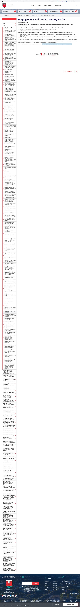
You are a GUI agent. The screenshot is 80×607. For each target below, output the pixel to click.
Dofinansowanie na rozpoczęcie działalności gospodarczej (9, 490)
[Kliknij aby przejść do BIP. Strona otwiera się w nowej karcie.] (73, 1)
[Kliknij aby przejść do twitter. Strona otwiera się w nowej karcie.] (64, 1)
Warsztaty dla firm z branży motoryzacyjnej (9, 231)
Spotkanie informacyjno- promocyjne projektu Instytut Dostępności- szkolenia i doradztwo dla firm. (10, 39)
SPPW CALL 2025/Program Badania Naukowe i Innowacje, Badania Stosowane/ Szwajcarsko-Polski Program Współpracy (10, 240)
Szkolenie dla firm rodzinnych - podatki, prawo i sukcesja (9, 479)
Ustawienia (57, 604)
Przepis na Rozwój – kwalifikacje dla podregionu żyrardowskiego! (10, 233)
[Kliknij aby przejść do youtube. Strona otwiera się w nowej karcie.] (58, 1)
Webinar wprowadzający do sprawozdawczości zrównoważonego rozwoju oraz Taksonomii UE (10, 351)
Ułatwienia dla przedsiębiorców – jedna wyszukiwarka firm (10, 108)
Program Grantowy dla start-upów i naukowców (10, 280)
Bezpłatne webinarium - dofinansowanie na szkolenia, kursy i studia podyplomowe (8, 524)
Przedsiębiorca (54, 11)
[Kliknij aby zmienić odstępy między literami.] (44, 1)
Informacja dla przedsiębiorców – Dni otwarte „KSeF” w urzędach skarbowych (9, 383)
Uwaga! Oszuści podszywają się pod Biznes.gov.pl (10, 305)
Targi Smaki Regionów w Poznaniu (10, 197)
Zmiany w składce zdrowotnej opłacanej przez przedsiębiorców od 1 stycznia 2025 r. (10, 355)
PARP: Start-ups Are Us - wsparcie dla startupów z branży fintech (9, 413)
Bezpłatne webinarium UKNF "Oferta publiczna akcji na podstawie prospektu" (10, 134)
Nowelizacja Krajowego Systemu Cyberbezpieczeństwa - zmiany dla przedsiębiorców (10, 295)
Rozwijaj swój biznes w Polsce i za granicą (9, 393)
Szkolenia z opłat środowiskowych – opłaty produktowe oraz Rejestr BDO (8, 400)
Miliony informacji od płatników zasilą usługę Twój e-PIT (10, 333)
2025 (8, 15)
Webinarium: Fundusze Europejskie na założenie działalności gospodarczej (8, 467)
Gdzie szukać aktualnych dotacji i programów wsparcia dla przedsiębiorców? (8, 410)
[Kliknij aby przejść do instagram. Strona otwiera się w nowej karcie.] (62, 1)
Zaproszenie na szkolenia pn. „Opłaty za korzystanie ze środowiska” (9, 302)
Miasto (6, 11)
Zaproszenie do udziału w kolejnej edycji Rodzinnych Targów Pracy (10, 253)
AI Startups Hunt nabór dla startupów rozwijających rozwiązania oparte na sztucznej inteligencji (8, 508)
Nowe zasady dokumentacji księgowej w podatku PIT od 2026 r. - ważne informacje (10, 111)
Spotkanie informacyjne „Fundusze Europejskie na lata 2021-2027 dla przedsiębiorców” (10, 31)
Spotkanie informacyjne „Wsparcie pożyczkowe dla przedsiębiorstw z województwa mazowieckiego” (10, 308)
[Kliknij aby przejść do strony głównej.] (8, 5)
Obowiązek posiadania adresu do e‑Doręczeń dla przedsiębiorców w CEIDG (10, 188)
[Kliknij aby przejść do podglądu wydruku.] (76, 71)
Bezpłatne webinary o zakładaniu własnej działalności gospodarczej (8, 538)
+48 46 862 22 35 (69, 583)
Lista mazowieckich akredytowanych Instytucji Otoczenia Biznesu (10, 67)
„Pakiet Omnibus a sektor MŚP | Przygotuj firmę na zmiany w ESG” (10, 216)
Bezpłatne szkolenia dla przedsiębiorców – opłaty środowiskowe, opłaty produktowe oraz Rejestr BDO (8, 372)
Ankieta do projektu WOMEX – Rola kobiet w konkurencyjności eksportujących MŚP (10, 54)
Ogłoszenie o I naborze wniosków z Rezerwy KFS (10, 171)
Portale (39, 5)
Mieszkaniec (23, 11)
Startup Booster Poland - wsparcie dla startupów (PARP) (8, 407)
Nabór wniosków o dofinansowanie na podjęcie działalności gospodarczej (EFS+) (8, 483)
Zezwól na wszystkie (70, 604)
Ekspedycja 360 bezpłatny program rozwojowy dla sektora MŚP (7, 542)
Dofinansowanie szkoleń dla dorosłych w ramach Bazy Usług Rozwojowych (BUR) (10, 80)
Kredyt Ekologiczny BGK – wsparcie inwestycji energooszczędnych (10, 95)
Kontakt (32, 5)
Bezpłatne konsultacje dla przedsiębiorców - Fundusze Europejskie (8, 432)
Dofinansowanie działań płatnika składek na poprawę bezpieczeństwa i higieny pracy (10, 315)
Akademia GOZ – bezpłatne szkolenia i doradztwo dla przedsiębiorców (9, 105)
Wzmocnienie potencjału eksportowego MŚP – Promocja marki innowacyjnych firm (10, 98)
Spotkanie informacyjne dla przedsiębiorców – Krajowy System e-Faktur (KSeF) (10, 164)
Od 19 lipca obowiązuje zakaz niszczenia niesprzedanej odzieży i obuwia (8, 528)
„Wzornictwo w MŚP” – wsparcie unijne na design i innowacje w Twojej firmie (9, 422)
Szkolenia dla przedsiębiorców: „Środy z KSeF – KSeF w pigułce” (10, 35)
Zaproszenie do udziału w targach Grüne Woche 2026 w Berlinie (10, 213)
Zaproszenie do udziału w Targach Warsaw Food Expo (10, 330)
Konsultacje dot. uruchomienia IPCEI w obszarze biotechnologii (10, 277)
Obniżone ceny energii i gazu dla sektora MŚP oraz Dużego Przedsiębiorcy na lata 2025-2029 (10, 200)
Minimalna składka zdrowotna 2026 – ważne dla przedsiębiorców (8, 387)
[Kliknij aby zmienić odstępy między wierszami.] (46, 1)
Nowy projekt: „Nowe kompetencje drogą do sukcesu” (9, 404)
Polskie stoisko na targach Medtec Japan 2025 (10, 264)
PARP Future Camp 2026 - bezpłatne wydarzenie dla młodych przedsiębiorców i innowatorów (8, 516)
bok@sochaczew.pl (66, 587)
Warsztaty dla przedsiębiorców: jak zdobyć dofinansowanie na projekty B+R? (9, 453)
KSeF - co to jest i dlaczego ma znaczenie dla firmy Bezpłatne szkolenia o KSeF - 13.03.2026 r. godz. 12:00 (8, 449)
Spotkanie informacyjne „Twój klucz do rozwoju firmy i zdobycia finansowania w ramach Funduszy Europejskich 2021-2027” (9, 533)
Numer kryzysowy (70, 11)
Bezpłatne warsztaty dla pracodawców (8, 72)
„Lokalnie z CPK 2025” (8, 137)
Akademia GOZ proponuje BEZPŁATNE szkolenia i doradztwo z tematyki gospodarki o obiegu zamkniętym (10, 184)
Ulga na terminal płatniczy (9, 74)
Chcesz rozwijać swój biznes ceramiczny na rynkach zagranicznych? (9, 119)
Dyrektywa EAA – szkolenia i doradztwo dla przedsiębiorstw (10, 192)
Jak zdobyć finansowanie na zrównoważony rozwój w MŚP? (8, 476)
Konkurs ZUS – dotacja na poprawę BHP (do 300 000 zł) (10, 102)
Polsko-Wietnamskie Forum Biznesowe (9, 28)
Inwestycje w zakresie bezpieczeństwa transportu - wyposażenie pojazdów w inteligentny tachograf (9, 63)
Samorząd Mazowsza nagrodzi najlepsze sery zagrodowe (9, 153)
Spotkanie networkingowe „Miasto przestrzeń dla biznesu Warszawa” (9, 546)
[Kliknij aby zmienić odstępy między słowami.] (48, 1)
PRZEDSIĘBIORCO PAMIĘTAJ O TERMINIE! (8, 429)
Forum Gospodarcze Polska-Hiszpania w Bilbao (9, 123)
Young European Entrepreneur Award (9, 327)
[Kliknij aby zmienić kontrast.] (52, 1)
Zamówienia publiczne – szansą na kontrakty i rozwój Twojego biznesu (10, 126)
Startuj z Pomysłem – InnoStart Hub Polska (10, 168)
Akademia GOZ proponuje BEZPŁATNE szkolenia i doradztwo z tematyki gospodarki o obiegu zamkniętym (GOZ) (10, 273)
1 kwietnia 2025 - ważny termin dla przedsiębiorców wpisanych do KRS (10, 255)
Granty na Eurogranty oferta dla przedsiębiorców (10, 319)
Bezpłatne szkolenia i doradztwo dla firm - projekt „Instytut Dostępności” (8, 464)
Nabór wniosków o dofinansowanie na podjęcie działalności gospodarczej (8, 520)
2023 (4, 21)
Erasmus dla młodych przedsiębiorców (8, 288)
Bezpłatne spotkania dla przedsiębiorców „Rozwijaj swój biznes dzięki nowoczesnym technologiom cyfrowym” (10, 360)
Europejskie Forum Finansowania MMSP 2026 (9, 512)
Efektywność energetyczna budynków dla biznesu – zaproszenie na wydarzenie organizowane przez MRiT (9, 130)
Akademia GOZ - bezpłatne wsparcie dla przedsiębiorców (8, 435)
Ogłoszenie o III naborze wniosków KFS (10, 177)
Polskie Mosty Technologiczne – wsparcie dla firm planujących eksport (10, 50)
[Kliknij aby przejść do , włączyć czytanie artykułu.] (23, 22)
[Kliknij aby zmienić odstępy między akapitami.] (49, 1)
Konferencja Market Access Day (9, 236)
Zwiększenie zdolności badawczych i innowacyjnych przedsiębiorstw (10, 244)
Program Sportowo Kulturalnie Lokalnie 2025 (10, 147)
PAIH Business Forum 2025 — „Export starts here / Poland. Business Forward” (9, 115)
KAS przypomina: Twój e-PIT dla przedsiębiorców (10, 312)
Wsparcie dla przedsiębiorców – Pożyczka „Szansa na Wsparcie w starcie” (9, 379)
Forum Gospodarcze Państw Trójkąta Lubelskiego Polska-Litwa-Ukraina (10, 291)
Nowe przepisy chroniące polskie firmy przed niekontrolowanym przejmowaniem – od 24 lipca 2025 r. (10, 174)
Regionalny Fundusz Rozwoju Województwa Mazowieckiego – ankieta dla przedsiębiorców (10, 84)
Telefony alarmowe (47, 5)
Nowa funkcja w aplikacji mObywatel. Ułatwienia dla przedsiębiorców (8, 503)
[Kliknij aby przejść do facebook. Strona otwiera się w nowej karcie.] (60, 1)
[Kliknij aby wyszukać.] (76, 5)
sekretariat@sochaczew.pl (67, 586)
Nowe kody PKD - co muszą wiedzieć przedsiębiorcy (7, 416)
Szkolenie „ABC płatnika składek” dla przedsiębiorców (9, 461)
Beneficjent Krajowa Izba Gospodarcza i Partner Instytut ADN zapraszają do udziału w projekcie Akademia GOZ (10, 227)
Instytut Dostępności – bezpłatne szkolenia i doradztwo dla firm (7, 396)
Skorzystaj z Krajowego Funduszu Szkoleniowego (10, 342)
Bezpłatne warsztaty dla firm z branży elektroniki (9, 77)
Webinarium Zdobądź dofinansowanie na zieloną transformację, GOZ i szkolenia (9, 569)
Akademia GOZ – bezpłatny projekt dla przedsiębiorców (8, 376)
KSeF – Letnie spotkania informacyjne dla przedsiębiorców (10, 180)
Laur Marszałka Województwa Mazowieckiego (9, 322)
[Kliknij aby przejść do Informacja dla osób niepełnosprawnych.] (55, 1)
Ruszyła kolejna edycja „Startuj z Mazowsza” (10, 207)
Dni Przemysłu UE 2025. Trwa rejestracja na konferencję (9, 223)
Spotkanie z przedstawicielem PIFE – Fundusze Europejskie (8, 445)
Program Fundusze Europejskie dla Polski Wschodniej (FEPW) (9, 426)
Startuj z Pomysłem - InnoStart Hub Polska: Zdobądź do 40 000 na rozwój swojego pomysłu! (10, 210)
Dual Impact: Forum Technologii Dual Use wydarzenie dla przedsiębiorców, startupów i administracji (9, 565)
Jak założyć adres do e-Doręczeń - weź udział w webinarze (10, 204)
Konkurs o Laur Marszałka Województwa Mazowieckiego (8, 419)
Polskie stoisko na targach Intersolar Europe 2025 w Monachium (10, 261)
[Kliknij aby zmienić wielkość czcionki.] (43, 1)
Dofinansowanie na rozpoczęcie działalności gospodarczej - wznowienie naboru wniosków (9, 457)
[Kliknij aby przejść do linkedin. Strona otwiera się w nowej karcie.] (66, 1)
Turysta (37, 11)
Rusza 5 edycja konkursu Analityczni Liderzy (10, 258)
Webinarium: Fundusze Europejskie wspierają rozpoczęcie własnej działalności (7, 472)
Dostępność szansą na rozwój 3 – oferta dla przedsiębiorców (10, 324)
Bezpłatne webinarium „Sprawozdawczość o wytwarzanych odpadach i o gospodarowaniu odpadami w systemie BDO (10, 346)
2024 (4, 23)
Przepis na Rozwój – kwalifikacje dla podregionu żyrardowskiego (10, 195)
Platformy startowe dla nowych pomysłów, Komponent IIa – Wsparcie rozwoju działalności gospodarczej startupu (10, 268)
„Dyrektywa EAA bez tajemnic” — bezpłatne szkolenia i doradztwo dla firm (10, 58)
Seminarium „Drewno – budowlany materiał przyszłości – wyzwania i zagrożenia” (10, 219)
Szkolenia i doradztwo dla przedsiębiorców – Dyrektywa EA (9, 487)
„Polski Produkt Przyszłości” (9, 298)
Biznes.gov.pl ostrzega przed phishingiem (9, 150)
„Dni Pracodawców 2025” (9, 69)
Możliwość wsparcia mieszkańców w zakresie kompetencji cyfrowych (7, 438)
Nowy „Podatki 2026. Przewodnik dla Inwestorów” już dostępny (9, 390)
